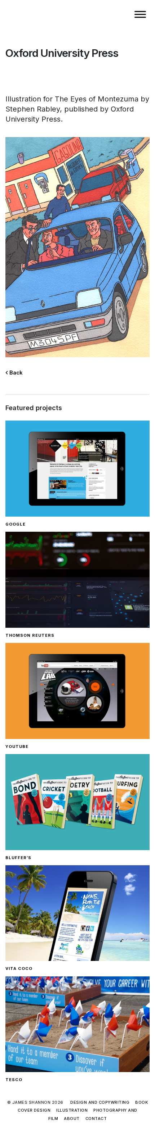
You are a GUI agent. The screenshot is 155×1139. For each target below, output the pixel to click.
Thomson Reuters (29, 635)
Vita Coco (18, 968)
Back (15, 372)
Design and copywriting (99, 1102)
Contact (96, 1118)
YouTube (16, 746)
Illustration (72, 1110)
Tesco (13, 1079)
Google (15, 524)
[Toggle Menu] (140, 14)
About (72, 1118)
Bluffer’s (18, 857)
